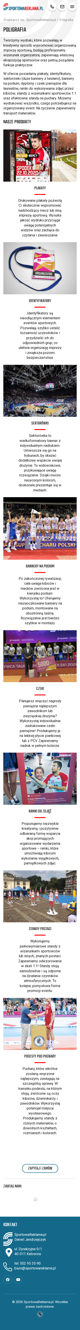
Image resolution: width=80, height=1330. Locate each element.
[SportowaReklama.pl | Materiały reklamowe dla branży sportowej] (23, 6)
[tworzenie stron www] (40, 1314)
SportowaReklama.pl (41, 20)
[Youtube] (18, 1279)
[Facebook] (7, 1279)
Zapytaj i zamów (40, 1168)
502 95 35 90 (30, 1263)
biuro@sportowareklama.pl (35, 1268)
